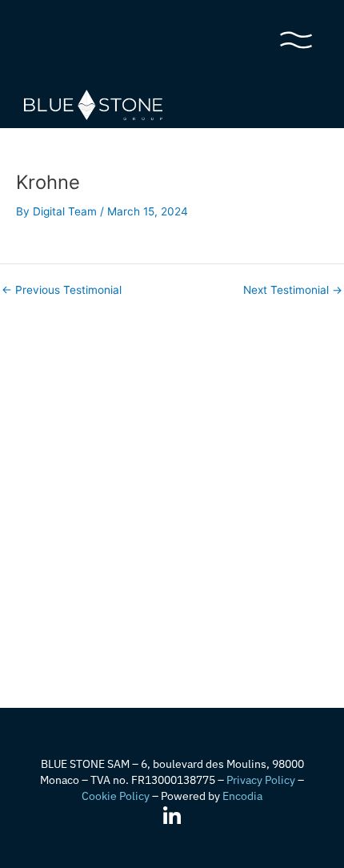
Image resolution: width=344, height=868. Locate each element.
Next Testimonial (292, 290)
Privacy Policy (260, 780)
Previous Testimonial (62, 290)
